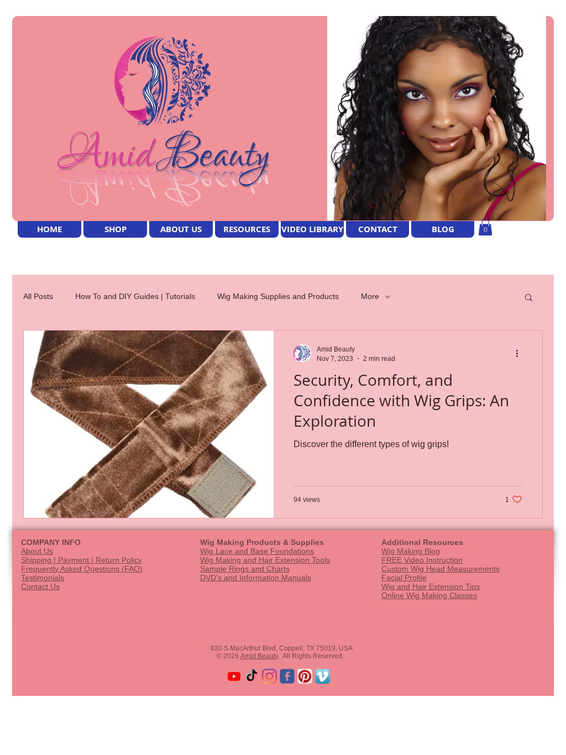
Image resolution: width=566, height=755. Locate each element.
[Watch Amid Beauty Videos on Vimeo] (322, 676)
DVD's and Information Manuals (255, 577)
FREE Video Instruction (422, 559)
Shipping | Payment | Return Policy (81, 559)
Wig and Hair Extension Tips (430, 586)
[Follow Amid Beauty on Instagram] (269, 676)
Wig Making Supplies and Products (278, 296)
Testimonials (42, 577)
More (370, 296)
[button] (485, 226)
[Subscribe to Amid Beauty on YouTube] (234, 676)
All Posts (38, 296)
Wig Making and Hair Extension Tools (265, 559)
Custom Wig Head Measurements (440, 568)
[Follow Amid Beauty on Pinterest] (304, 676)
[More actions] (520, 353)
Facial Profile (404, 577)
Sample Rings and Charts (245, 568)
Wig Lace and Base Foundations (257, 551)
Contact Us (40, 586)
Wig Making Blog (410, 551)
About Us (37, 551)
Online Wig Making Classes (429, 595)
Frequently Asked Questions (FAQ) (82, 568)
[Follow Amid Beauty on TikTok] (251, 676)
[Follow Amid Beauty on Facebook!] (287, 676)
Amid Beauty (259, 656)
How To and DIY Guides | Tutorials (135, 296)
